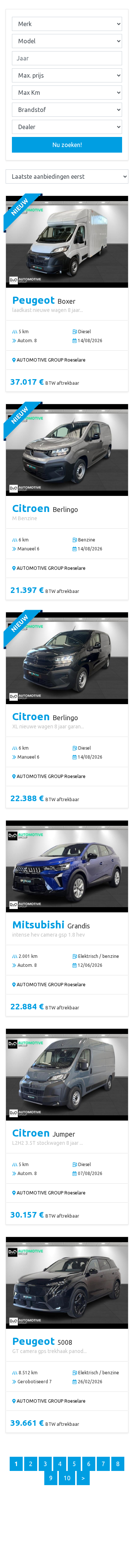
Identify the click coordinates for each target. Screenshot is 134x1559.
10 (67, 1478)
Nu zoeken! (67, 144)
